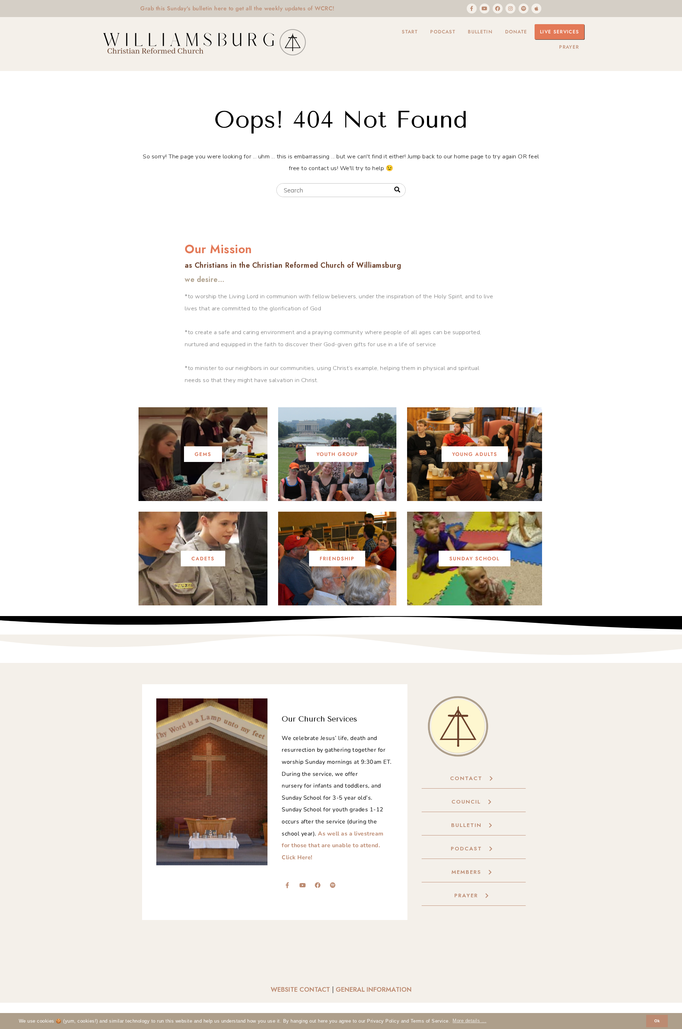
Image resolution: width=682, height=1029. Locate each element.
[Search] (397, 190)
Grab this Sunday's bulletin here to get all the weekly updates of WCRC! (237, 8)
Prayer (569, 47)
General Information (374, 989)
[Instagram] (510, 8)
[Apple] (536, 8)
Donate (516, 31)
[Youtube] (484, 8)
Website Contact (300, 989)
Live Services (559, 31)
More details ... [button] (469, 1020)
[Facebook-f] (472, 8)
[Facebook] (498, 8)
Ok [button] (657, 1021)
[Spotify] (524, 8)
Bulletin (480, 31)
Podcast (442, 31)
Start (410, 31)
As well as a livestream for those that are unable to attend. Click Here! (333, 845)
